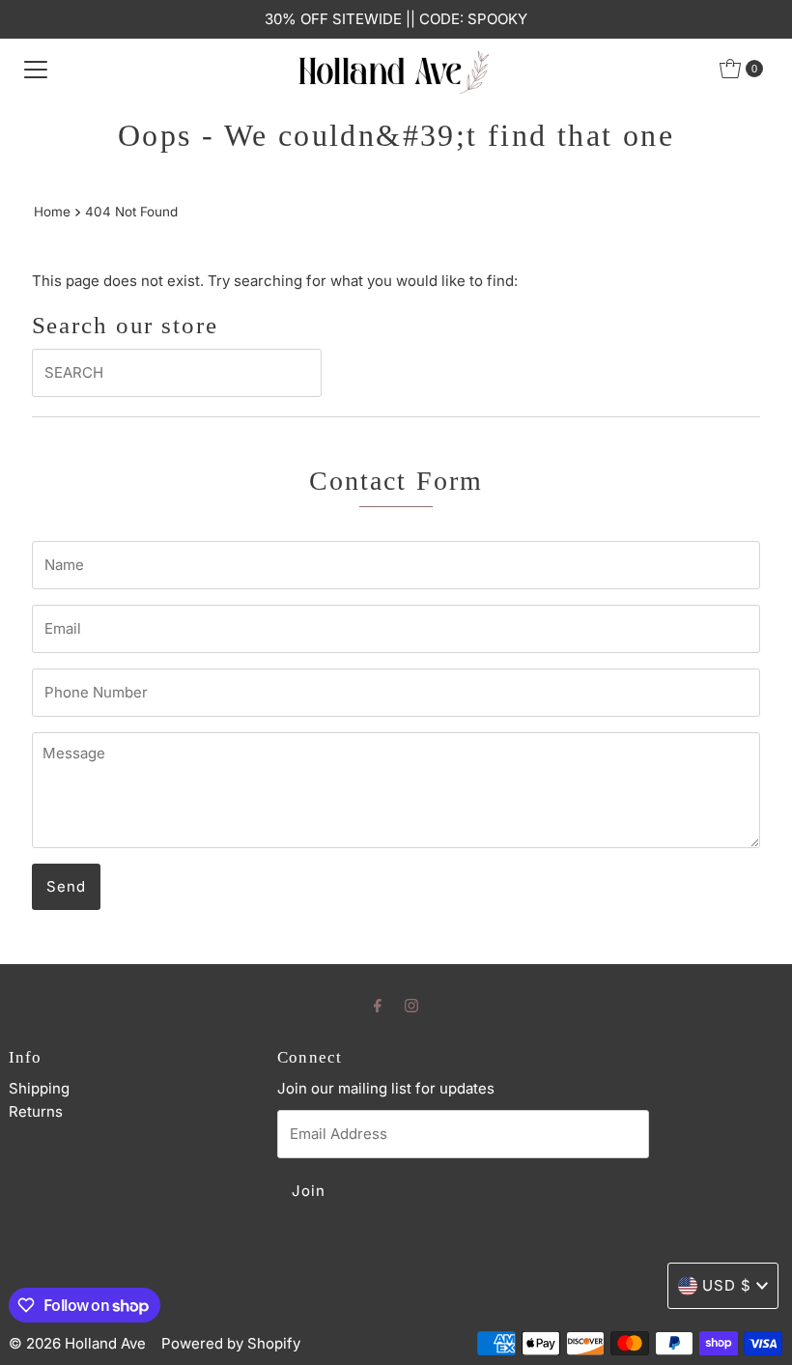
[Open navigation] (36, 68)
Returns (36, 1111)
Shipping (39, 1088)
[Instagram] (411, 1004)
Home (52, 211)
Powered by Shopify (230, 1343)
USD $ (726, 1285)
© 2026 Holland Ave (77, 1343)
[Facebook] (378, 1004)
